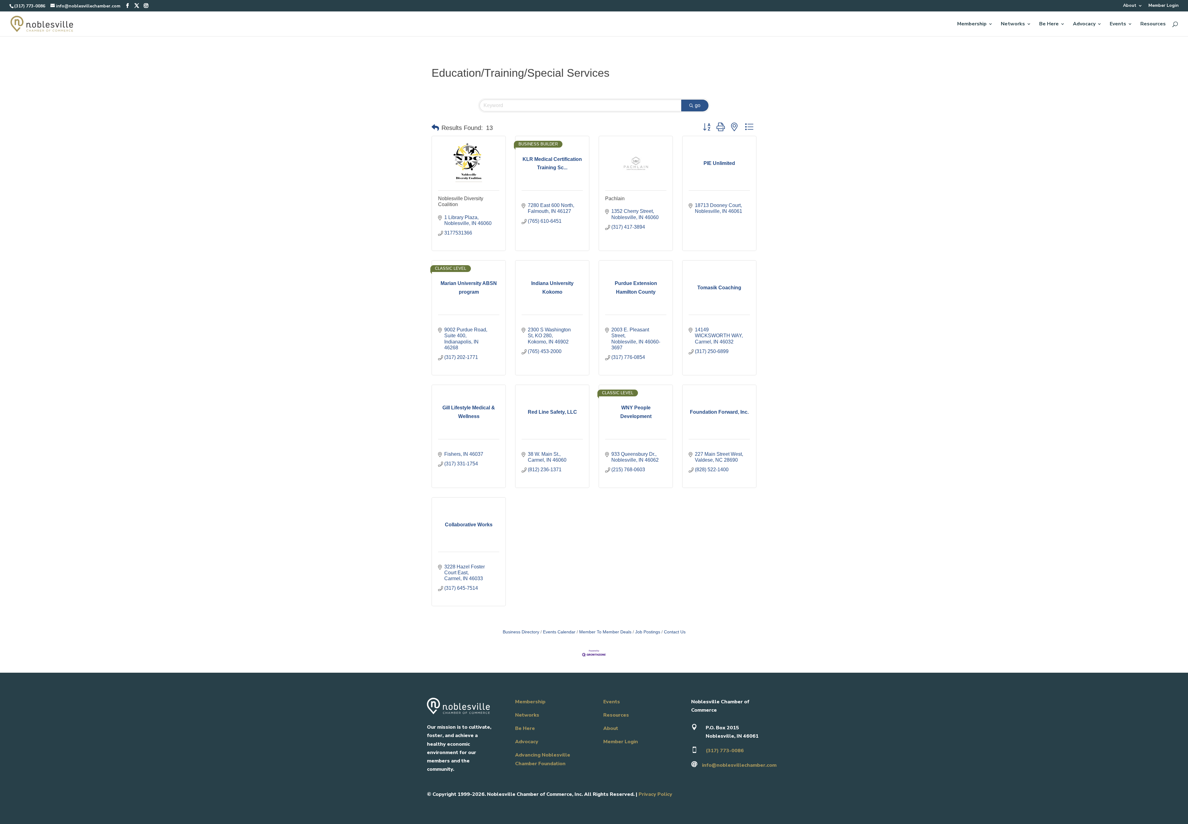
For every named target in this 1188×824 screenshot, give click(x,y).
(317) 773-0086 (29, 6)
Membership (972, 24)
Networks (1013, 24)
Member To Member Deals (605, 632)
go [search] (697, 105)
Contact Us (675, 632)
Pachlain (615, 198)
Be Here (1049, 24)
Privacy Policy (655, 794)
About (1129, 5)
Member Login (1163, 5)
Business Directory (521, 632)
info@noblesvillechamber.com (739, 765)
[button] (435, 127)
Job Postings (647, 632)
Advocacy (1084, 24)
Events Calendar (559, 632)
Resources (1153, 24)
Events (1118, 24)
